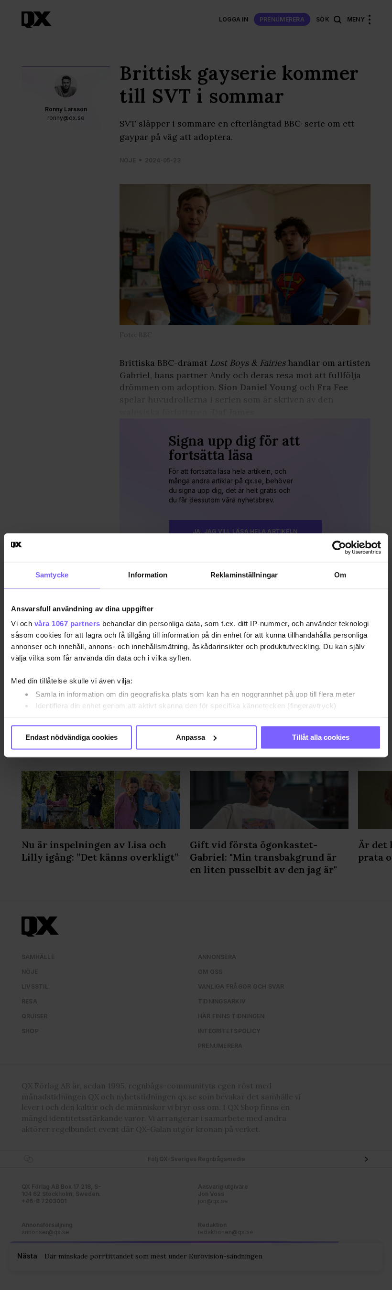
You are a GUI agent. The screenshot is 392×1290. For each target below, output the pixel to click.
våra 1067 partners (67, 623)
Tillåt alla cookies (320, 737)
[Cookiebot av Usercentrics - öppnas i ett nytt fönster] (339, 547)
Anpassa (190, 737)
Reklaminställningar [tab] (244, 575)
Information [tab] (147, 575)
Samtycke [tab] (51, 575)
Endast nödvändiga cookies (71, 737)
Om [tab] (340, 575)
